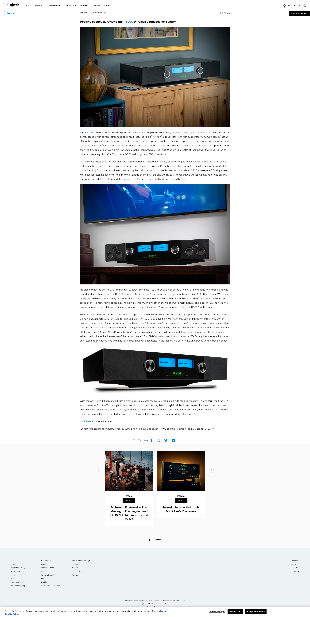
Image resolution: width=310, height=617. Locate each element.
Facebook (295, 560)
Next (211, 471)
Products (14, 564)
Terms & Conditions (48, 575)
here (89, 421)
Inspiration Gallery (18, 568)
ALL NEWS (155, 540)
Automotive (15, 571)
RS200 (128, 21)
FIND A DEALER (293, 6)
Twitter (296, 568)
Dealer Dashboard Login (80, 560)
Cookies (44, 582)
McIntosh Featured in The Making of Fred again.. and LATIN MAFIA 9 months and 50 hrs (129, 513)
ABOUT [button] (27, 5)
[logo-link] (11, 4)
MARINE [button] (83, 5)
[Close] (306, 611)
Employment (76, 564)
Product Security (78, 571)
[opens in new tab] (152, 440)
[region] (155, 612)
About (13, 560)
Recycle (74, 568)
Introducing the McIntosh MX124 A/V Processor (181, 509)
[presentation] (129, 488)
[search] (304, 5)
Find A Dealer (46, 560)
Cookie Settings (217, 611)
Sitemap (74, 575)
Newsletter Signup (18, 586)
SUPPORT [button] (96, 5)
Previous (98, 471)
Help (43, 571)
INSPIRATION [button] (54, 5)
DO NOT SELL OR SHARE (51, 586)
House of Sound (17, 582)
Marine (13, 575)
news (10, 13)
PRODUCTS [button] (40, 5)
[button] (224, 13)
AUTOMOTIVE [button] (70, 5)
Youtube (296, 571)
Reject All (235, 611)
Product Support (47, 568)
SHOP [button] (106, 5)
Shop (13, 578)
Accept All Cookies (256, 611)
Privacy (44, 578)
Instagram (295, 564)
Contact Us (45, 564)
